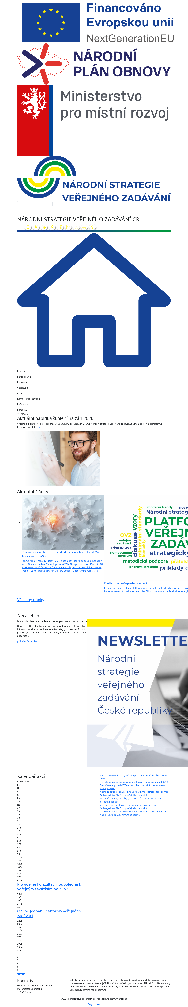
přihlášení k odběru (27, 641)
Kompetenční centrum (29, 398)
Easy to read (94, 1004)
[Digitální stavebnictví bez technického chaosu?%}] (91, 485)
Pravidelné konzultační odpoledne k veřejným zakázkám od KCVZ (134, 781)
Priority (21, 371)
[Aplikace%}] (101, 485)
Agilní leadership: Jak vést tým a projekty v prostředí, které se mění (134, 791)
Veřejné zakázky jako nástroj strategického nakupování (129, 804)
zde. (39, 427)
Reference (22, 404)
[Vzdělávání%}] (87, 485)
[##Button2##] (23, 974)
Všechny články (30, 599)
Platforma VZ (24, 376)
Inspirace (22, 382)
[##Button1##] (19, 974)
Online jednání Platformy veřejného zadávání (123, 795)
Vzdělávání (22, 387)
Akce (19, 393)
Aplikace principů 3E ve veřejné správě (120, 814)
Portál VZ (22, 409)
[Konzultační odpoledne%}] (96, 485)
